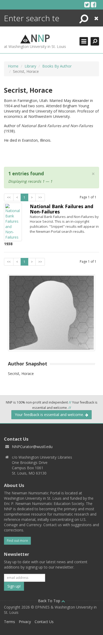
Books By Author (57, 66)
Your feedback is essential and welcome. (50, 414)
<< (9, 197)
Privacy (25, 621)
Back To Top (49, 600)
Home (13, 66)
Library (30, 66)
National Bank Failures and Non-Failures (61, 208)
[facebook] (93, 4)
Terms (9, 621)
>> (40, 197)
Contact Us (44, 621)
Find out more (17, 540)
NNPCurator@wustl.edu (32, 446)
